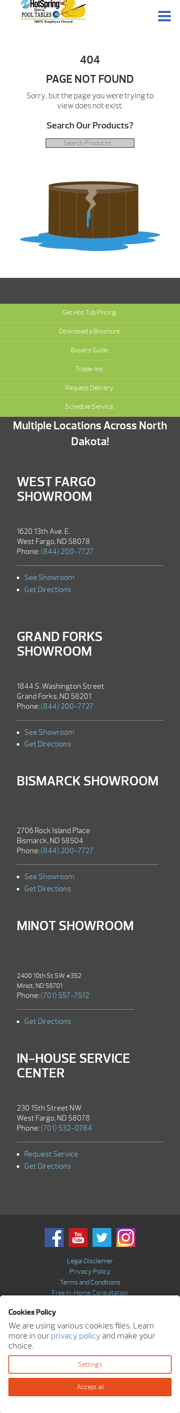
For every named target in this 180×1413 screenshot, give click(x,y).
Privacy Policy (90, 1271)
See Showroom (49, 577)
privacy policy (75, 1336)
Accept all (90, 1387)
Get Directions (47, 590)
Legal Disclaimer (90, 1261)
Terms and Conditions (90, 1282)
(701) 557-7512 (65, 995)
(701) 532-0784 (66, 1128)
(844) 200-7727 (67, 551)
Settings (90, 1364)
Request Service (51, 1154)
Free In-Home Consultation (90, 1293)
